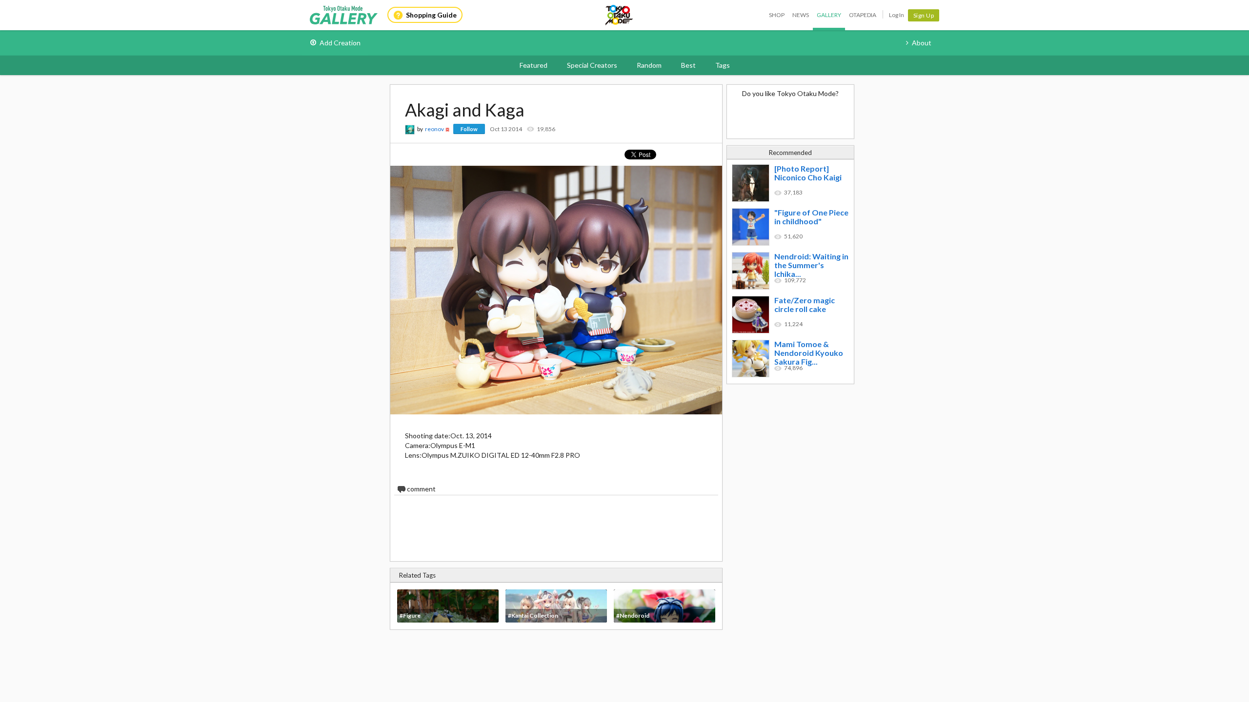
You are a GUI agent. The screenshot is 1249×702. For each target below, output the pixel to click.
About (921, 43)
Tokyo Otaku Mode (619, 15)
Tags (722, 65)
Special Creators (592, 65)
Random (649, 65)
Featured (533, 65)
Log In (896, 15)
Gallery (829, 15)
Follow (469, 129)
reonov (434, 129)
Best (688, 65)
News (800, 15)
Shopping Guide (431, 15)
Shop (777, 15)
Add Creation (340, 43)
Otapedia (862, 15)
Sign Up (923, 15)
